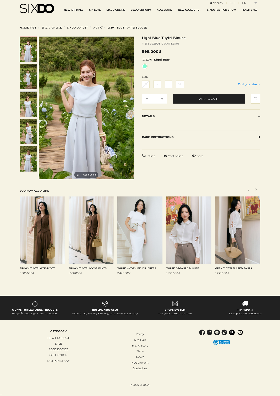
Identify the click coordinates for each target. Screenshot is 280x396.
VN (232, 3)
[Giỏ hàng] (255, 3)
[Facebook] (202, 332)
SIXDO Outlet (77, 27)
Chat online (175, 156)
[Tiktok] (224, 332)
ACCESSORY (164, 9)
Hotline (150, 156)
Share (198, 156)
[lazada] (239, 332)
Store (140, 351)
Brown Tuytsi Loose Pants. (88, 268)
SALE (58, 343)
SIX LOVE (95, 9)
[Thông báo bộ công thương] (221, 342)
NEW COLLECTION (189, 9)
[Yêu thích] (255, 99)
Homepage (28, 27)
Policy (140, 334)
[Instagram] (209, 332)
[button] (255, 190)
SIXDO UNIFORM (141, 9)
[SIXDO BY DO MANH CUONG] (37, 8)
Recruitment (140, 362)
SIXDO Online (115, 9)
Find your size (249, 84)
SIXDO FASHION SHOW (221, 9)
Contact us (140, 368)
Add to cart (209, 98)
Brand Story (140, 345)
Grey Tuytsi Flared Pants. (234, 268)
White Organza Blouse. (183, 268)
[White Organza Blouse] (188, 230)
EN (244, 3)
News (140, 356)
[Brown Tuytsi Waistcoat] (42, 230)
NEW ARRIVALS (73, 9)
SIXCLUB (140, 339)
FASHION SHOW (58, 360)
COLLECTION (58, 355)
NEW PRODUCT (58, 337)
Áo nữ (97, 27)
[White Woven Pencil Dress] (139, 230)
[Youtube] (217, 332)
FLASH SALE (250, 9)
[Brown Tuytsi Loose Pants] (91, 230)
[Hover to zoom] (86, 107)
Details (148, 116)
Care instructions (158, 137)
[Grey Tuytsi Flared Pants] (237, 230)
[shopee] (231, 332)
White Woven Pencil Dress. (137, 268)
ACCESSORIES (58, 349)
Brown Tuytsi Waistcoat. (37, 268)
